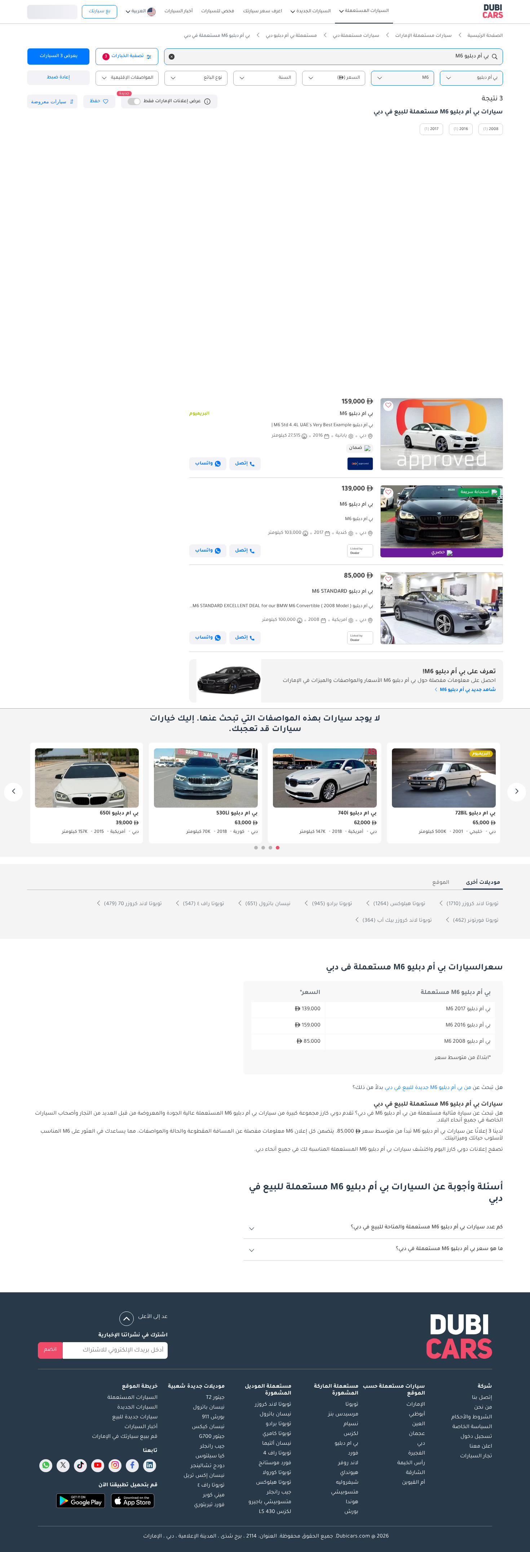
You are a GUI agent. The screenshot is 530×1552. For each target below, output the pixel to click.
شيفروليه (347, 1483)
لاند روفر (348, 1463)
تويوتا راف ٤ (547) (202, 904)
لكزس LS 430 (275, 1512)
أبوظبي (417, 1415)
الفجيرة (416, 1454)
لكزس (351, 1434)
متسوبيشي (344, 1493)
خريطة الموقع (140, 1387)
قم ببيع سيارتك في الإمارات (125, 1437)
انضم (50, 1350)
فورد (353, 1454)
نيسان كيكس (208, 1427)
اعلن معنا (480, 1447)
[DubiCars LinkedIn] (149, 1465)
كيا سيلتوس (210, 1457)
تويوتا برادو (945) (331, 904)
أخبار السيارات (141, 1427)
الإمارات (415, 1405)
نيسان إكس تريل (204, 1476)
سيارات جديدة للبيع (135, 1418)
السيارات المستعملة (132, 1398)
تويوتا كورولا (276, 1473)
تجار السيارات (476, 1457)
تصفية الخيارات (124, 56)
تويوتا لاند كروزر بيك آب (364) (396, 921)
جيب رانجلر (279, 1493)
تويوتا (351, 1405)
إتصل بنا (482, 1398)
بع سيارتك (99, 11)
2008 (493, 129)
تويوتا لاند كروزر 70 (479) (132, 904)
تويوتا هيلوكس (273, 1483)
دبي (421, 1444)
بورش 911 (213, 1418)
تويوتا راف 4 (277, 1454)
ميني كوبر (214, 1496)
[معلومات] (207, 101)
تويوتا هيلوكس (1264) (398, 904)
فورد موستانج (275, 1463)
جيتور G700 (212, 1437)
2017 (434, 129)
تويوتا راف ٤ (211, 1486)
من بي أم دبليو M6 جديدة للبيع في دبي (428, 1088)
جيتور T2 (215, 1398)
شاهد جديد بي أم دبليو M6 (467, 690)
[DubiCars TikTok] (80, 1465)
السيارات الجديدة (137, 1408)
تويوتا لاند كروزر (273, 1405)
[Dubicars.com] (459, 1338)
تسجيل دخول (52, 10)
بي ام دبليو (346, 1444)
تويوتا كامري (276, 1434)
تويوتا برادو (278, 1424)
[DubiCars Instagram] (115, 1465)
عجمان (417, 1434)
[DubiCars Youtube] (97, 1465)
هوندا (352, 1502)
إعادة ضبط (58, 77)
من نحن (483, 1408)
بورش (351, 1512)
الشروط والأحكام (471, 1418)
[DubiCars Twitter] (63, 1465)
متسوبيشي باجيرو (269, 1502)
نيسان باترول (275, 1415)
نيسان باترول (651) (267, 904)
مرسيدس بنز (343, 1415)
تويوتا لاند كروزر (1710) (472, 904)
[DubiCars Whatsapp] (45, 1465)
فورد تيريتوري (209, 1505)
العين (418, 1424)
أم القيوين (413, 1483)
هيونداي (349, 1473)
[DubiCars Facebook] (132, 1465)
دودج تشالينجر (208, 1466)
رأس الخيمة (411, 1463)
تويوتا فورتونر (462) (475, 921)
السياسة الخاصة (472, 1427)
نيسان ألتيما (276, 1444)
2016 (463, 129)
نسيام (351, 1424)
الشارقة (415, 1473)
